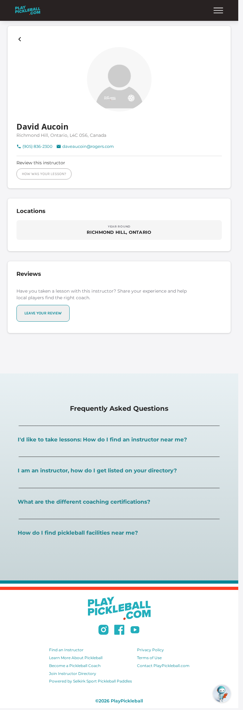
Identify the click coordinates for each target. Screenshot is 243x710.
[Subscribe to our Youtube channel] (135, 630)
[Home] (27, 10)
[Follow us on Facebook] (119, 631)
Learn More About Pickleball (76, 657)
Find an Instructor (66, 649)
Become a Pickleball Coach (75, 665)
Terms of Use (149, 657)
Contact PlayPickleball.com (163, 665)
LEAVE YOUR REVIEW (43, 313)
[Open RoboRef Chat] (222, 693)
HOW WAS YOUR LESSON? (44, 174)
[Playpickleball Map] (20, 39)
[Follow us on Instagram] (103, 631)
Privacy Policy (150, 649)
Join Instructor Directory (72, 673)
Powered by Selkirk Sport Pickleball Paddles (90, 681)
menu (218, 10)
